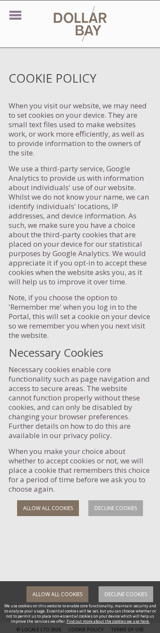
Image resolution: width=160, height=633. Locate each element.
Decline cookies (115, 508)
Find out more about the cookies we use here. (108, 621)
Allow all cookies (48, 508)
